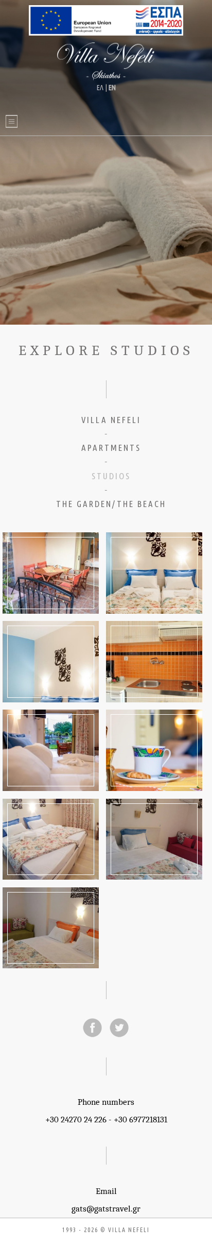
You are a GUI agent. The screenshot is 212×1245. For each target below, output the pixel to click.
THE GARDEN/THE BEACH (111, 504)
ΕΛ (100, 87)
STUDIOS (111, 476)
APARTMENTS (111, 447)
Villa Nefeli (106, 61)
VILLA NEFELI (111, 420)
